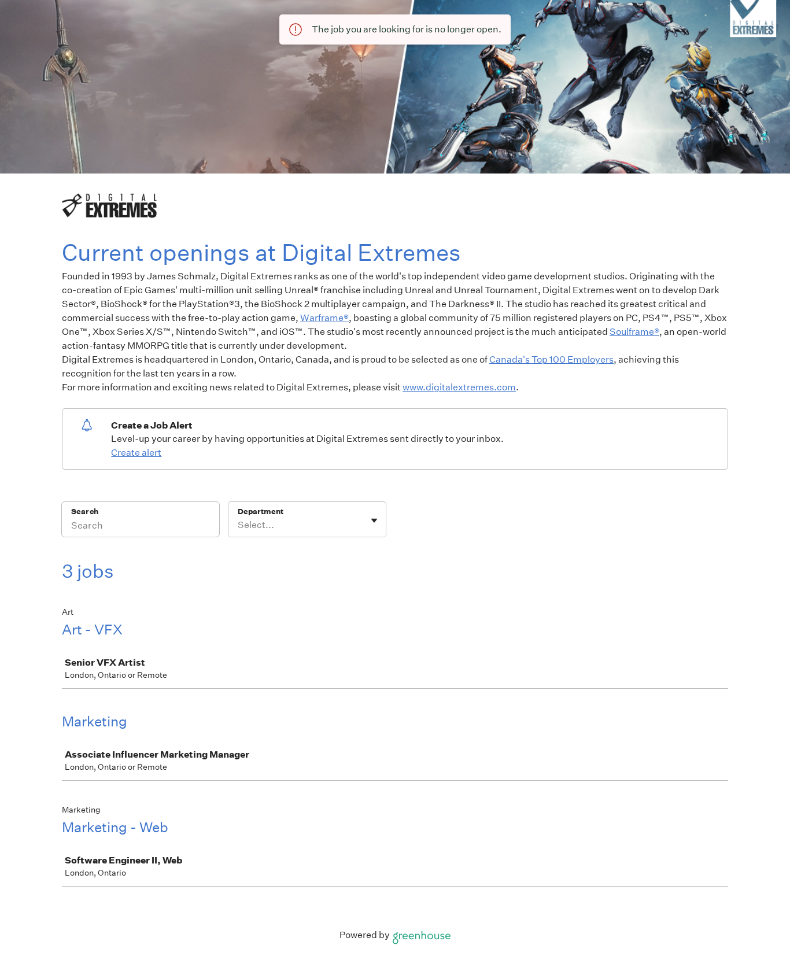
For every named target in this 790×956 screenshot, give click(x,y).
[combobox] (238, 525)
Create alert (136, 452)
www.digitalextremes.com (459, 387)
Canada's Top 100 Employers (551, 359)
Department (260, 511)
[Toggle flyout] (374, 520)
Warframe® (324, 317)
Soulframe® (634, 331)
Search (84, 511)
